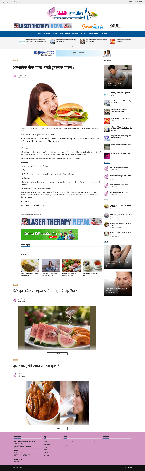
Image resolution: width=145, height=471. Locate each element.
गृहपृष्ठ (39, 33)
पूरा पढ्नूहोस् (57, 354)
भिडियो (61, 33)
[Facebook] (70, 468)
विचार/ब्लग (83, 33)
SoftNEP (130, 468)
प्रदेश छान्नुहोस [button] (139, 2)
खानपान (82, 61)
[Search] (130, 34)
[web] (103, 26)
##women (89, 442)
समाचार (55, 33)
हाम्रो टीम (130, 2)
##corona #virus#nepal (70, 442)
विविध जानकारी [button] (93, 33)
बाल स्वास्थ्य (75, 33)
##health (96, 442)
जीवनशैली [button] (103, 33)
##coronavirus (81, 442)
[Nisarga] (61, 234)
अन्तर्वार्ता (67, 33)
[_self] (72, 53)
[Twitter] (74, 468)
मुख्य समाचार (46, 33)
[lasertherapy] (42, 25)
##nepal (66, 445)
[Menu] (15, 34)
